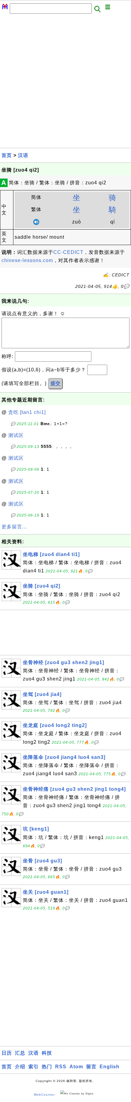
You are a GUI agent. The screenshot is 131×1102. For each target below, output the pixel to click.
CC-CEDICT (68, 252)
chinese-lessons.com (27, 260)
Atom (76, 1066)
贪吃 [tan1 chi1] (27, 412)
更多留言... (14, 526)
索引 (33, 1066)
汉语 (23, 155)
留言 (91, 1066)
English (109, 1066)
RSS (60, 1066)
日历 (7, 1053)
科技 (47, 1053)
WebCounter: (45, 1094)
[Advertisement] (65, 82)
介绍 (20, 1066)
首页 (7, 155)
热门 (47, 1066)
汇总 (20, 1053)
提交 (55, 383)
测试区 (16, 435)
